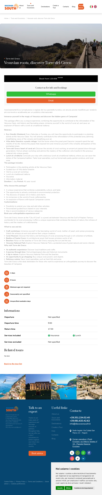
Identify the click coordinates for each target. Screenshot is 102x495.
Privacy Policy (21, 481)
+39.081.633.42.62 (80, 420)
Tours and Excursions (30, 6)
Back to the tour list (13, 364)
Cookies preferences (18, 484)
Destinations (45, 7)
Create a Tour (56, 6)
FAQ (53, 431)
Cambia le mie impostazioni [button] (83, 488)
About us (21, 6)
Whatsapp (51, 94)
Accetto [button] (60, 488)
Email (51, 100)
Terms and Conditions (35, 481)
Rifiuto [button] (68, 488)
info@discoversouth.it (80, 423)
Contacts (66, 7)
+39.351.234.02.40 (80, 417)
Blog (73, 7)
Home (6, 18)
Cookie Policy (8, 481)
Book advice (80, 6)
